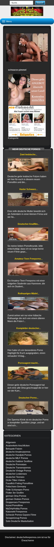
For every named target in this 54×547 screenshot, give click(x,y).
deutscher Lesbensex (16, 474)
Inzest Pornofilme (14, 505)
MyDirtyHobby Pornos (16, 508)
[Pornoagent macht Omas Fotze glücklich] (27, 373)
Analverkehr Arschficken (18, 445)
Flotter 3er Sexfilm (15, 493)
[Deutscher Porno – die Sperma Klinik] (27, 408)
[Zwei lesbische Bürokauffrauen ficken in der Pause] (27, 165)
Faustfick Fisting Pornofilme (19, 483)
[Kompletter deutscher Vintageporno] (27, 338)
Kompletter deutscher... (28, 328)
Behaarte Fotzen (14, 449)
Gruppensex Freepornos (18, 502)
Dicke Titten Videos (15, 480)
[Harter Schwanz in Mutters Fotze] (27, 199)
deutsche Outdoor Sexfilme (19, 461)
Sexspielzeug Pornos (16, 518)
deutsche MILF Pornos (17, 458)
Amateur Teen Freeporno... (29, 259)
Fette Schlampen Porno (17, 490)
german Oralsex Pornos (17, 499)
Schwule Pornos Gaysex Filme (21, 515)
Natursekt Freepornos (16, 511)
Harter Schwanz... (28, 189)
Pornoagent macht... (28, 363)
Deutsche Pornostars (16, 464)
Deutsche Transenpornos (18, 467)
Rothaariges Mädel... (28, 293)
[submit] (40, 3)
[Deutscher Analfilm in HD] (27, 234)
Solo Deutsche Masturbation (20, 521)
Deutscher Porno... (28, 398)
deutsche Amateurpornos (18, 452)
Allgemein (11, 442)
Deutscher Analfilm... (28, 224)
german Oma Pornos (16, 496)
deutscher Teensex (15, 477)
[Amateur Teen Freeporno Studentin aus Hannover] (27, 269)
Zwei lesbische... (28, 154)
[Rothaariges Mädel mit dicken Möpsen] (27, 304)
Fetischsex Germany (16, 486)
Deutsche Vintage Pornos (18, 471)
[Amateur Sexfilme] (27, 11)
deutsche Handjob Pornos (18, 455)
